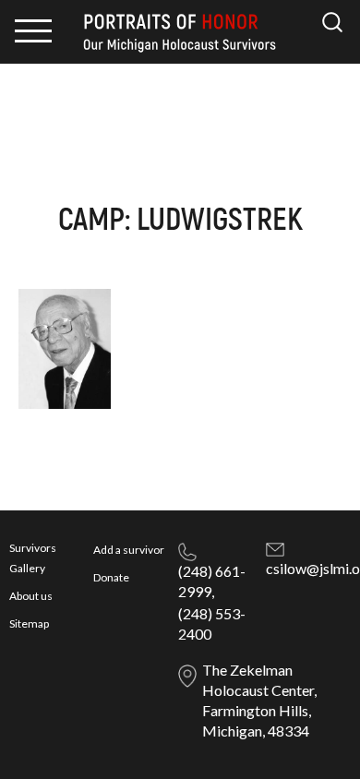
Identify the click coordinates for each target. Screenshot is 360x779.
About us (31, 596)
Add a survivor (128, 550)
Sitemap (29, 623)
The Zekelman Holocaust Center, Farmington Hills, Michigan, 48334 (259, 700)
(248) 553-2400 (212, 623)
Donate (111, 577)
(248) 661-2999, (212, 581)
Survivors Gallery (32, 558)
